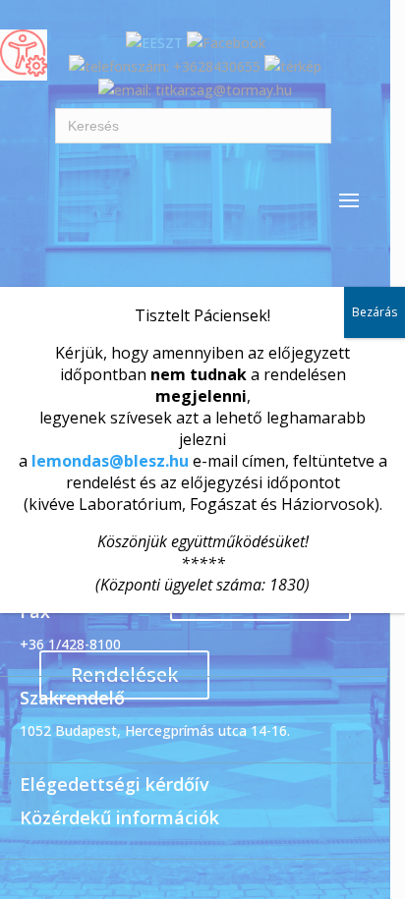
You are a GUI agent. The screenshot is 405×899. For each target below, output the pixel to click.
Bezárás (374, 312)
